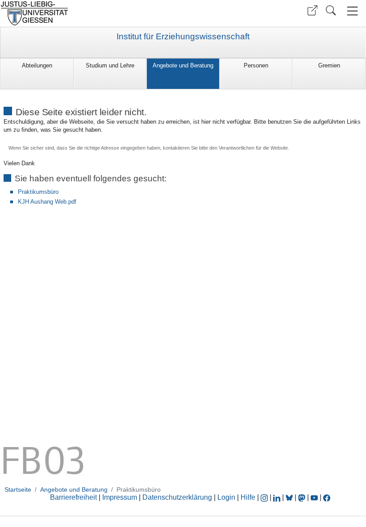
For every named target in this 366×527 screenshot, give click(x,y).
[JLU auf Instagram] (265, 497)
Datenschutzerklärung (177, 497)
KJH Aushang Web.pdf (47, 201)
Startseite (17, 489)
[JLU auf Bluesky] (290, 497)
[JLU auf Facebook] (326, 497)
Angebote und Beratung (183, 65)
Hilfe (248, 497)
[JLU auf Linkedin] (277, 497)
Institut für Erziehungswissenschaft (183, 37)
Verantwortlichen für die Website (253, 148)
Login (227, 497)
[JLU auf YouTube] (314, 497)
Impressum (119, 497)
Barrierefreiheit (73, 497)
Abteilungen (37, 65)
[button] (312, 10)
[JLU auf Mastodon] (302, 497)
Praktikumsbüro (38, 191)
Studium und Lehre (110, 65)
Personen (256, 65)
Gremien (329, 65)
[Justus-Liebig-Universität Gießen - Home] (90, 13)
